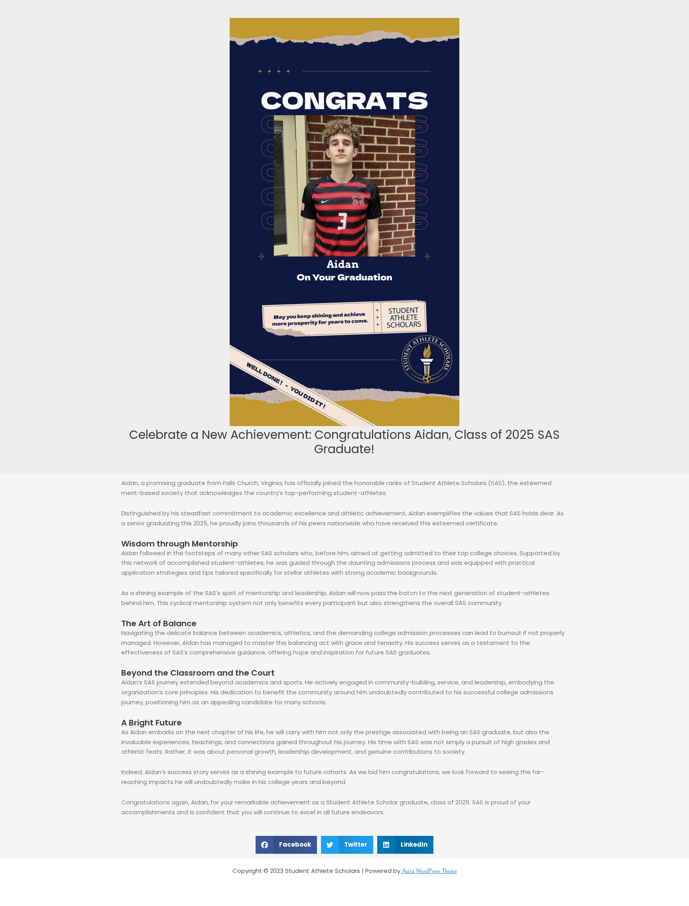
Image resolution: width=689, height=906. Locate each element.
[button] (286, 845)
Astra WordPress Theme (429, 871)
